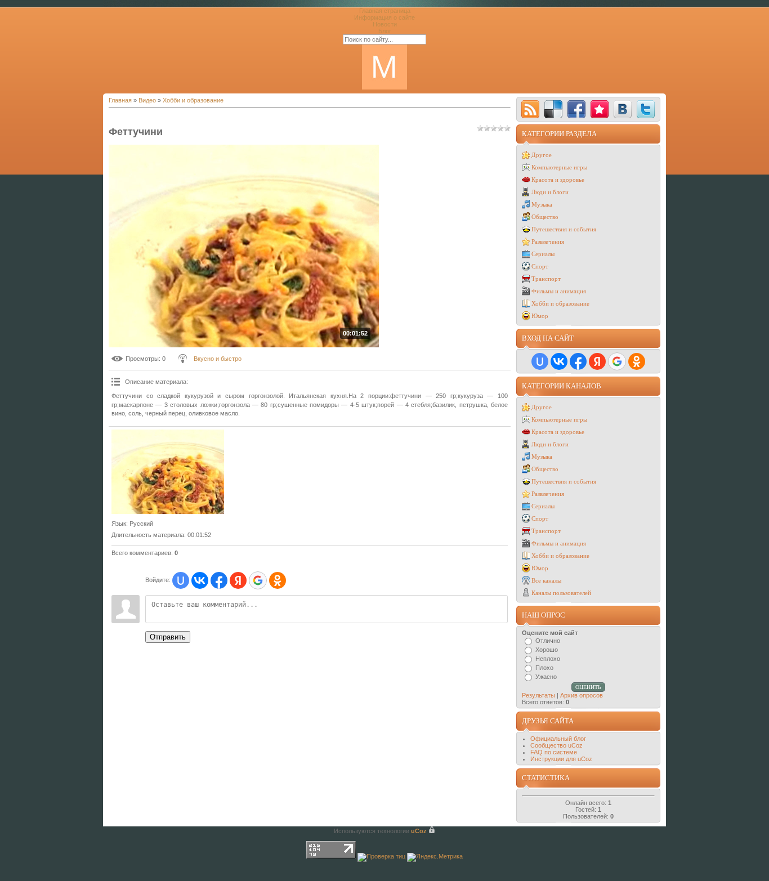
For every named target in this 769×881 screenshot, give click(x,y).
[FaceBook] (576, 109)
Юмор (539, 315)
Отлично (547, 640)
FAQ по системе (553, 752)
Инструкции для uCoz (561, 758)
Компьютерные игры (559, 167)
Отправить (168, 637)
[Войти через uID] (180, 580)
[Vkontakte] (623, 109)
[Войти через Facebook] (219, 580)
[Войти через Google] (258, 580)
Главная (120, 100)
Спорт (539, 266)
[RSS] (530, 109)
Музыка (541, 204)
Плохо (544, 667)
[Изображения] (167, 472)
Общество (544, 216)
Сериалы (543, 254)
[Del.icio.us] (553, 109)
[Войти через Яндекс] (238, 580)
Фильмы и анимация (558, 291)
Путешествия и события (563, 229)
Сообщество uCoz (556, 745)
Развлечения (547, 241)
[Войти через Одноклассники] (277, 580)
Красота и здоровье (557, 179)
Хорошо (546, 649)
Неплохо (547, 658)
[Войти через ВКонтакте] (199, 580)
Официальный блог (558, 738)
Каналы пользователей (561, 592)
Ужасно (546, 676)
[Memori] (600, 109)
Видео (147, 100)
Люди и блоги (550, 192)
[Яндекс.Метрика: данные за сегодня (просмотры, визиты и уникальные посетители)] (435, 857)
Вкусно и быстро (218, 358)
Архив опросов (581, 695)
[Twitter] (646, 109)
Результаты (538, 695)
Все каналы (546, 580)
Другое (541, 154)
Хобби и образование (193, 100)
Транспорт (546, 278)
